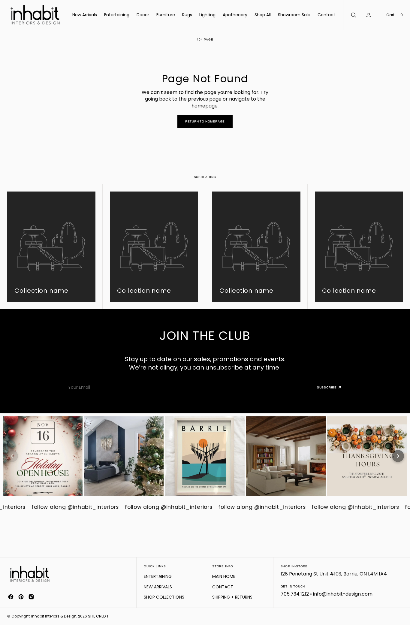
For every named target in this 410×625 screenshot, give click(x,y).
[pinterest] (21, 596)
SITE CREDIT (98, 616)
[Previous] (12, 456)
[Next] (398, 456)
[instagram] (31, 596)
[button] (369, 15)
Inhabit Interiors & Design (54, 616)
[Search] (353, 15)
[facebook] (10, 596)
